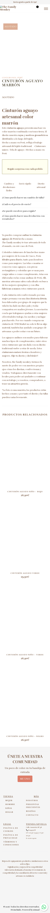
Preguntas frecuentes (33, 805)
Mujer (8, 800)
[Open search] (31, 9)
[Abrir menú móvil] (46, 9)
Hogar (9, 812)
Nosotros (32, 800)
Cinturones (9, 77)
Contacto (32, 815)
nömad (36, 910)
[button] (25, 197)
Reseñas (31, 811)
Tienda (8, 796)
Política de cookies (10, 829)
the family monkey (21, 362)
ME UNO (25, 778)
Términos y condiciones (11, 843)
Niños (8, 808)
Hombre (10, 804)
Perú (20, 77)
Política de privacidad (10, 836)
